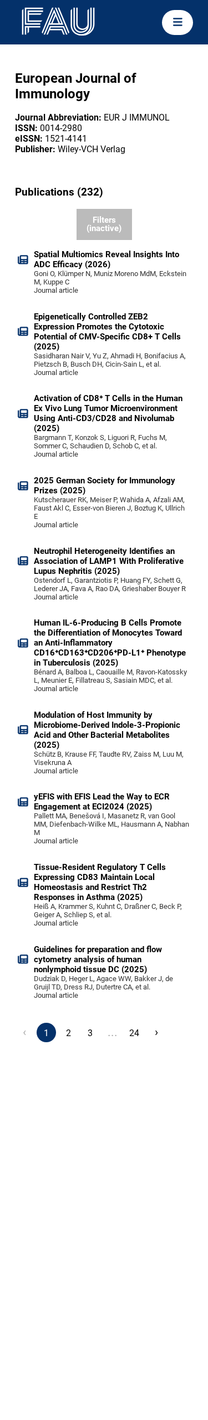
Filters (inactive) (104, 224)
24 (134, 1033)
